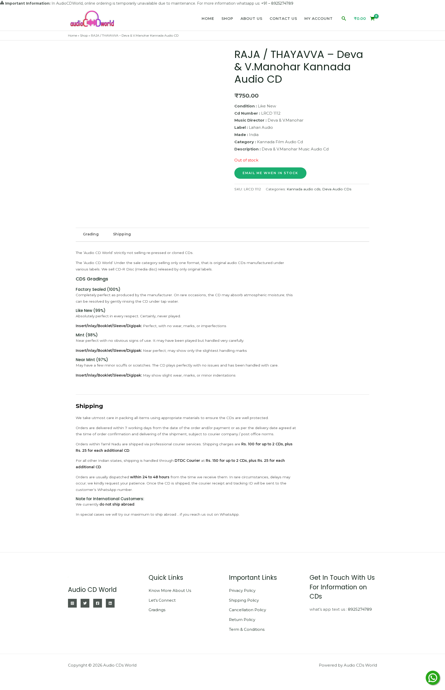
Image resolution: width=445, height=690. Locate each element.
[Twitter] (85, 603)
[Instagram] (72, 603)
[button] (343, 18)
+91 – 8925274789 (277, 3)
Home (208, 18)
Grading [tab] (91, 234)
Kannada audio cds (303, 189)
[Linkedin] (110, 603)
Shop (227, 18)
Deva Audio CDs (336, 189)
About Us (251, 18)
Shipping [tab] (122, 234)
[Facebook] (97, 603)
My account (318, 18)
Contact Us (283, 18)
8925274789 (360, 609)
